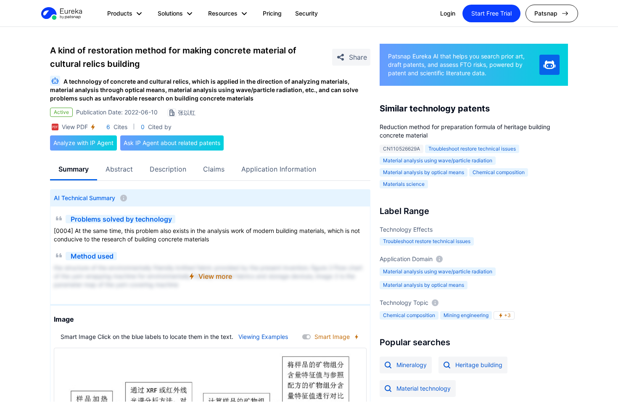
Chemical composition (499, 172)
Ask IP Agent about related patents (172, 142)
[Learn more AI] (549, 65)
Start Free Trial (491, 13)
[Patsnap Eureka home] (61, 13)
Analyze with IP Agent (83, 142)
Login (447, 13)
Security (306, 13)
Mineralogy (411, 364)
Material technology (423, 388)
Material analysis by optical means (423, 172)
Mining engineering (466, 315)
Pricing (272, 13)
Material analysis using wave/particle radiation (437, 160)
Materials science (404, 184)
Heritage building (478, 364)
